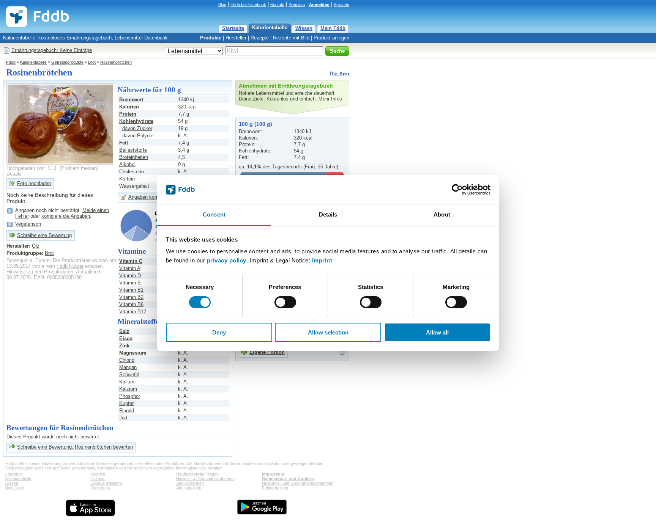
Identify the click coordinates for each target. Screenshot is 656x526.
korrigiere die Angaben (65, 216)
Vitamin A (129, 268)
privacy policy (226, 260)
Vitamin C (130, 261)
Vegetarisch (28, 224)
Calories (98, 478)
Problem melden (79, 168)
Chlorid (126, 360)
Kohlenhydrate (136, 121)
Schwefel (129, 374)
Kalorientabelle (269, 27)
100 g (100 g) (255, 124)
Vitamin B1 (131, 290)
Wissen (303, 28)
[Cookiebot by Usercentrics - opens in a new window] (457, 189)
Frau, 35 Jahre (321, 167)
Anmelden (319, 4)
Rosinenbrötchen (116, 62)
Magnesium (133, 353)
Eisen (125, 338)
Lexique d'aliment (106, 483)
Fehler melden (275, 487)
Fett (123, 143)
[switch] (285, 302)
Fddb (11, 62)
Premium (297, 4)
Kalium (126, 382)
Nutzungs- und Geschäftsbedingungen (297, 483)
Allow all (437, 332)
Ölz (333, 74)
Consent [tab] (214, 214)
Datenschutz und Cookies (288, 478)
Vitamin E (130, 283)
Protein (127, 114)
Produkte (210, 38)
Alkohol (127, 164)
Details (14, 174)
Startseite (233, 28)
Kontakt (277, 4)
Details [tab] (328, 214)
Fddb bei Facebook (248, 4)
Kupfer (126, 403)
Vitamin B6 (131, 304)
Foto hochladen (34, 183)
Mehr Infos (330, 99)
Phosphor (129, 396)
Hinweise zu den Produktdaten (39, 272)
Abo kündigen (188, 487)
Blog (222, 4)
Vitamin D (130, 275)
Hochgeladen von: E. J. (32, 168)
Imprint (322, 260)
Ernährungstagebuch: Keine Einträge (51, 50)
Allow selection (328, 332)
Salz (124, 331)
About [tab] (442, 214)
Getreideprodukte (67, 62)
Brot (92, 62)
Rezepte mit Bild (291, 38)
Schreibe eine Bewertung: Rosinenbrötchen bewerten (75, 447)
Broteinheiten (133, 157)
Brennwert (131, 99)
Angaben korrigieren (150, 197)
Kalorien (97, 474)
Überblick (13, 474)
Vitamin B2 (131, 297)
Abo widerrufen (190, 483)
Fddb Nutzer (70, 266)
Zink (124, 346)
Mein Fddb (332, 28)
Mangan (128, 367)
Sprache (341, 4)
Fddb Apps (100, 487)
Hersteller (236, 38)
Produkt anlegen (331, 38)
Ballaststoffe (133, 150)
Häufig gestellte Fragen (197, 474)
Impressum (273, 474)
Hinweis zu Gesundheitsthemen (205, 478)
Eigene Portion (267, 352)
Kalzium (128, 389)
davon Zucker (137, 128)
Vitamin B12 (132, 311)
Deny (219, 332)
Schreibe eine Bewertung (44, 235)
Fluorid (126, 410)
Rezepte (260, 38)
